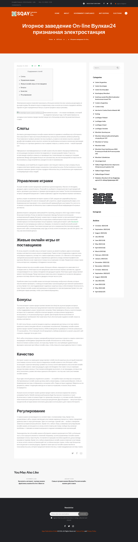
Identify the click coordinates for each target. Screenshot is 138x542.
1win (95, 194)
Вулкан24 (75, 222)
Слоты (23, 76)
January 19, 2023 (69, 478)
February (100, 255)
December (100, 262)
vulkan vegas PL (110, 202)
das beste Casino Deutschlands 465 (107, 110)
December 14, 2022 (22, 66)
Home (51, 39)
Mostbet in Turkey (101, 142)
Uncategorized (100, 161)
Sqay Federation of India (49, 531)
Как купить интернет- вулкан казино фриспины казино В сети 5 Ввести (31, 482)
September (101, 229)
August (99, 233)
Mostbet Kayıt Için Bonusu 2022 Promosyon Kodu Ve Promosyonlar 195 (107, 151)
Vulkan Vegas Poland (102, 170)
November (100, 266)
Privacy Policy (91, 531)
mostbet (109, 194)
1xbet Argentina (101, 82)
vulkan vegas (107, 200)
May (98, 244)
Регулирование (26, 95)
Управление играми (28, 80)
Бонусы (23, 87)
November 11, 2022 (31, 478)
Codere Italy (99, 106)
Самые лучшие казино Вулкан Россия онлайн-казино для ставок (69, 482)
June (98, 240)
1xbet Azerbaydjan (102, 90)
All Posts (59, 39)
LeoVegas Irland (100, 125)
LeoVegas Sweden (101, 128)
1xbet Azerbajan (101, 86)
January (99, 258)
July (98, 236)
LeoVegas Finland (101, 117)
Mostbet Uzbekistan (102, 157)
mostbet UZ (97, 200)
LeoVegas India (100, 121)
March (99, 251)
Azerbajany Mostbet (102, 93)
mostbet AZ (97, 197)
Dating (97, 114)
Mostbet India (100, 145)
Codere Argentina (101, 103)
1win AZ (102, 194)
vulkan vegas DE (98, 202)
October (100, 225)
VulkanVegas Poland (102, 174)
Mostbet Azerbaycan (102, 132)
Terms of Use (80, 531)
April (98, 247)
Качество (24, 91)
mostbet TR (107, 197)
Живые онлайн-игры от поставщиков (34, 84)
